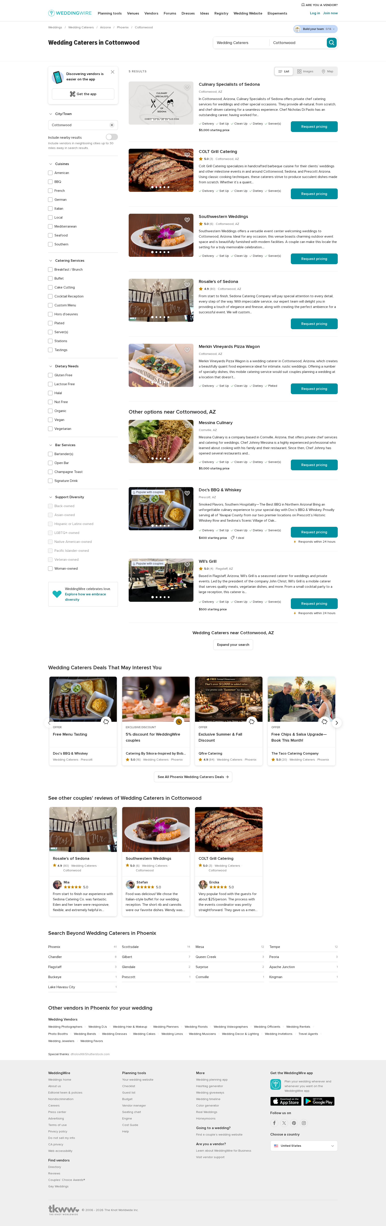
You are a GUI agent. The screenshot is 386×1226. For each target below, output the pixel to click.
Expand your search (233, 644)
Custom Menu (65, 305)
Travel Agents (308, 1034)
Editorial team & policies (65, 1092)
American (62, 173)
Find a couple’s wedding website (219, 1134)
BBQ (58, 182)
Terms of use (57, 1125)
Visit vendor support (210, 1157)
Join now (330, 13)
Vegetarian (63, 429)
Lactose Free (65, 384)
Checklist (128, 1086)
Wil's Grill (208, 561)
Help (125, 1131)
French (60, 190)
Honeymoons (206, 1118)
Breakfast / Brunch (69, 269)
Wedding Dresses (114, 1034)
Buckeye (54, 977)
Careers (54, 1105)
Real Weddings (206, 1112)
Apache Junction (282, 967)
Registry (221, 13)
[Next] (337, 723)
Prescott (128, 977)
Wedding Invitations (278, 1034)
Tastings (61, 350)
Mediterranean (66, 226)
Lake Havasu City (61, 987)
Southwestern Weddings (223, 216)
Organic (60, 411)
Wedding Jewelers (61, 1041)
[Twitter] (284, 1123)
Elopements (277, 13)
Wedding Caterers (81, 27)
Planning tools (110, 13)
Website (248, 13)
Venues (133, 13)
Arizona (106, 27)
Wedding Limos (172, 1034)
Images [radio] (308, 71)
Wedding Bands (85, 1034)
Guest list (128, 1092)
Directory (54, 1167)
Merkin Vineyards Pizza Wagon (229, 346)
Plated (59, 323)
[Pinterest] (294, 1123)
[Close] (112, 72)
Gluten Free (63, 375)
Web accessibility (60, 1151)
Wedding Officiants (267, 1027)
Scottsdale (130, 947)
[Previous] (49, 723)
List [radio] (286, 71)
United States (291, 1146)
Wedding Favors (91, 1041)
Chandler (55, 957)
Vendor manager (134, 1105)
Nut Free (61, 402)
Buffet (59, 278)
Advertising (56, 1118)
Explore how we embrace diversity (85, 597)
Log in (315, 13)
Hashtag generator (209, 1086)
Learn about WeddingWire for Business (223, 1151)
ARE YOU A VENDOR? (321, 5)
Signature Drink (66, 481)
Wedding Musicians (202, 1034)
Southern (61, 244)
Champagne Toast (69, 472)
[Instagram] (304, 1123)
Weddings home (59, 1080)
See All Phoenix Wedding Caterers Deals (191, 777)
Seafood (61, 235)
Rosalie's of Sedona (218, 281)
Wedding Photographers (65, 1027)
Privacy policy (57, 1131)
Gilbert (127, 957)
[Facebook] (274, 1123)
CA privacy (55, 1144)
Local (59, 217)
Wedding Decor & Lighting (240, 1034)
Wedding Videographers (231, 1027)
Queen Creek (206, 957)
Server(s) (61, 332)
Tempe (274, 947)
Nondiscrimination (60, 1099)
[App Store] (286, 1105)
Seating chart (131, 1112)
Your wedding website (137, 1080)
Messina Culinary (216, 422)
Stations (61, 341)
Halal (58, 393)
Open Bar (62, 463)
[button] (112, 125)
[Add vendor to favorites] (187, 87)
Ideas (204, 13)
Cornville (202, 977)
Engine (127, 1118)
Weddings (55, 27)
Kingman (275, 977)
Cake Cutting (65, 287)
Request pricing (314, 126)
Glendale (128, 967)
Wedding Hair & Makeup (130, 1027)
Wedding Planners (166, 1027)
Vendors (151, 13)
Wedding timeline (208, 1099)
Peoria (274, 957)
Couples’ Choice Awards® (66, 1180)
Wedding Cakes (144, 1034)
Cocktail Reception (69, 296)
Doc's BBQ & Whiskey (220, 490)
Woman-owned (66, 568)
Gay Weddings (58, 1186)
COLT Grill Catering (218, 151)
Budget (127, 1099)
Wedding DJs (97, 1027)
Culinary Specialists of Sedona (229, 84)
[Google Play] (319, 1105)
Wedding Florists (196, 1027)
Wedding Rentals (298, 1027)
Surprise (202, 967)
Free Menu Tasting (70, 734)
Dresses (188, 13)
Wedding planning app (212, 1080)
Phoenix (123, 27)
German (61, 199)
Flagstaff (54, 967)
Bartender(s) (64, 454)
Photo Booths (58, 1034)
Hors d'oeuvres (66, 314)
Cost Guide (130, 1125)
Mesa (200, 947)
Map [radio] (330, 71)
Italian (59, 208)
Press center (57, 1112)
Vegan (59, 420)
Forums (170, 13)
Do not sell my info (61, 1138)
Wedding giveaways (210, 1092)
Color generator (207, 1105)
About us (54, 1086)
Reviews (54, 1173)
